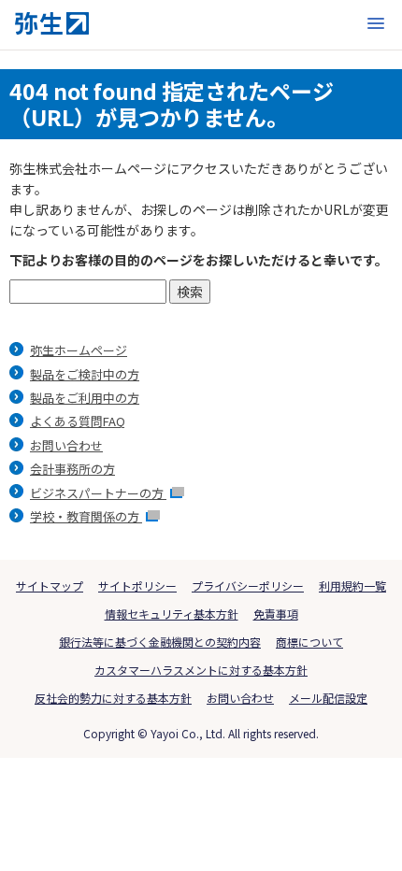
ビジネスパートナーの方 (98, 493)
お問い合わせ (66, 445)
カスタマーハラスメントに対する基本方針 (201, 670)
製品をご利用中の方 (84, 398)
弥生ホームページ (78, 350)
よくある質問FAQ (77, 421)
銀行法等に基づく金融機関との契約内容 (160, 642)
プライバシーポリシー (248, 585)
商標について (309, 642)
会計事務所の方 (72, 469)
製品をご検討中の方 (84, 374)
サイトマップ (49, 585)
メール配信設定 (328, 698)
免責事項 (275, 613)
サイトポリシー (137, 585)
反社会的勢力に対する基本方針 (113, 698)
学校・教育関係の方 (86, 516)
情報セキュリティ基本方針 (171, 613)
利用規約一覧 (352, 585)
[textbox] (87, 291)
